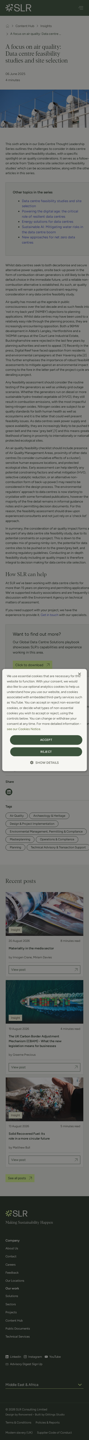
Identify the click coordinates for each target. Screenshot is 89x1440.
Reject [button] (46, 751)
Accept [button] (46, 740)
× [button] (79, 674)
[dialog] (44, 720)
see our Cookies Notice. (24, 729)
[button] (44, 762)
